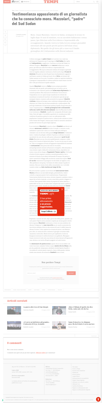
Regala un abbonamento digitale (81, 389)
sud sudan (36, 289)
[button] (5, 45)
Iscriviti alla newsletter (78, 370)
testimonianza (51, 289)
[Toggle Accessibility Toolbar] (98, 399)
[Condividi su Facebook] (5, 32)
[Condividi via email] (5, 42)
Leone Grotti (72, 312)
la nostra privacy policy (57, 277)
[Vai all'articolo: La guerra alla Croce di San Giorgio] (14, 311)
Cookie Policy (76, 376)
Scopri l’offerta (46, 211)
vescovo (60, 289)
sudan (43, 289)
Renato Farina (72, 327)
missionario (7, 289)
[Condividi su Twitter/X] (5, 35)
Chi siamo (75, 367)
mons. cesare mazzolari (19, 289)
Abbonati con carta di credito (80, 382)
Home (13, 10)
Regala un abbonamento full (80, 388)
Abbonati (6, 1)
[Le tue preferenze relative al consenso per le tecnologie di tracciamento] (2, 400)
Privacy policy (76, 374)
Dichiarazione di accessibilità (80, 378)
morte (29, 289)
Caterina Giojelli (28, 310)
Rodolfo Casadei (28, 327)
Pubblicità (75, 372)
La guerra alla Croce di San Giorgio (35, 307)
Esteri (17, 10)
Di (21, 34)
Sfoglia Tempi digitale (78, 380)
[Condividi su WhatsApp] (5, 39)
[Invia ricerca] (93, 1)
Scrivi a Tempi (76, 368)
